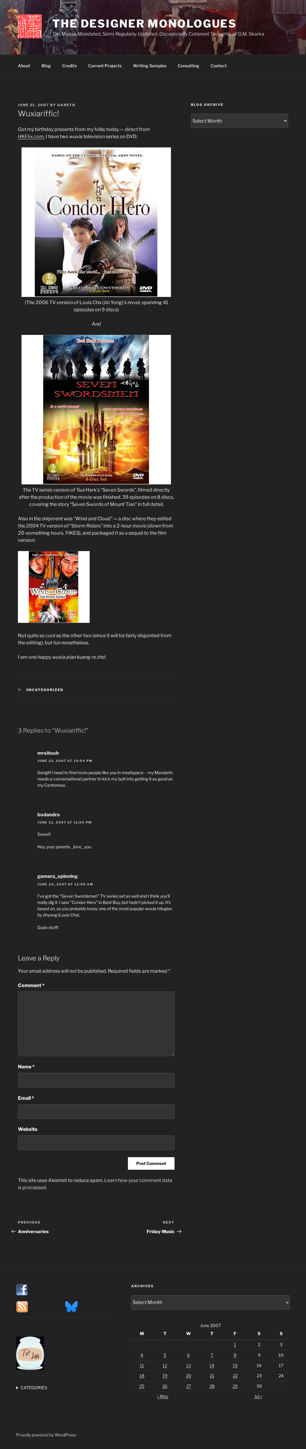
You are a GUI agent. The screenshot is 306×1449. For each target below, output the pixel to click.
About (24, 65)
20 (188, 1375)
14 (211, 1365)
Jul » (258, 1396)
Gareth (66, 105)
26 (164, 1386)
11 (142, 1365)
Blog (46, 65)
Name (26, 1067)
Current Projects (105, 65)
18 (142, 1375)
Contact (219, 65)
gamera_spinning (57, 876)
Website (27, 1129)
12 (165, 1365)
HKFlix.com (31, 136)
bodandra (48, 814)
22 (235, 1375)
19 (165, 1375)
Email (26, 1098)
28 (212, 1386)
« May (162, 1396)
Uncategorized (45, 690)
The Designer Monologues (144, 23)
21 (212, 1375)
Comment (31, 985)
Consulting (188, 65)
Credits (69, 65)
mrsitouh (48, 753)
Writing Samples (149, 65)
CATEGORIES (34, 1387)
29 (235, 1386)
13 (188, 1365)
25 (141, 1386)
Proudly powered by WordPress (46, 1434)
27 (188, 1386)
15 (235, 1365)
